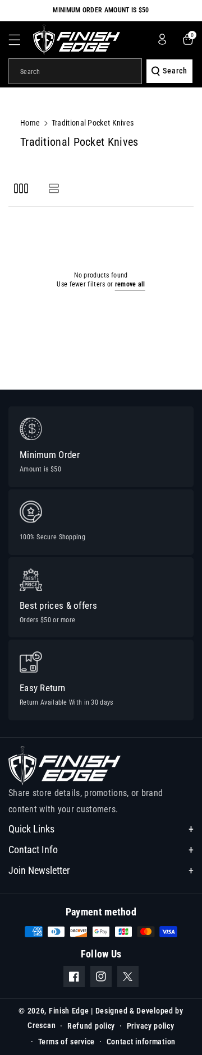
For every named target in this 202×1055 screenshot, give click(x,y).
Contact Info (33, 849)
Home (30, 122)
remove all (130, 284)
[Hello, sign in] (162, 39)
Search (175, 70)
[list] (53, 188)
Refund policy (91, 1025)
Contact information (141, 1041)
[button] (20, 39)
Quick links (31, 829)
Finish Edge (69, 1010)
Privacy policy (151, 1025)
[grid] (21, 188)
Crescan (41, 1025)
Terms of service (66, 1041)
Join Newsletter (39, 870)
